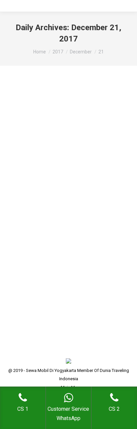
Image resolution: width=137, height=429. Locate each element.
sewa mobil (51, 205)
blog (19, 205)
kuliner (32, 205)
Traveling (73, 205)
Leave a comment (32, 221)
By (32, 213)
